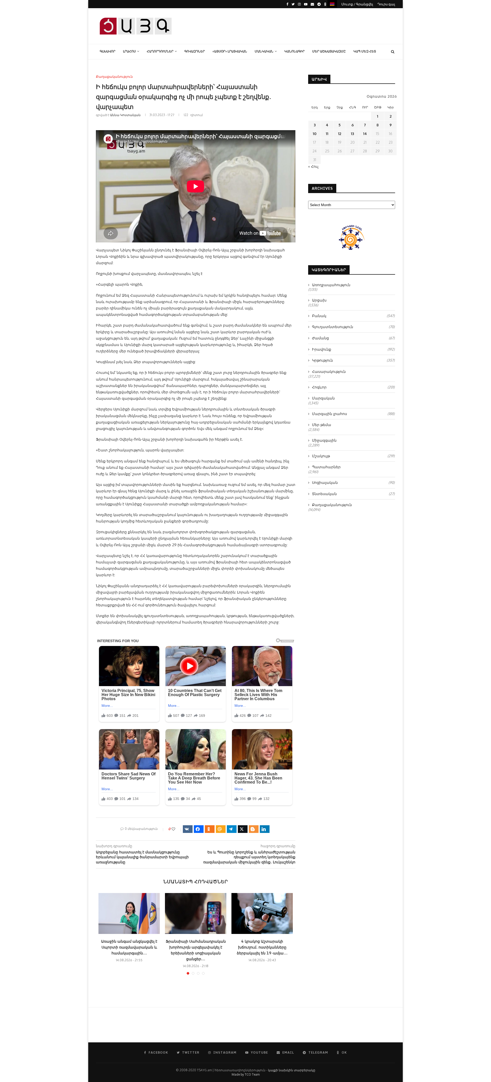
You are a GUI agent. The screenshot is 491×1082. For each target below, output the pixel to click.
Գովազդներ (194, 51)
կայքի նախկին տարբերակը (291, 1070)
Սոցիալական (353, 482)
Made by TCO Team (246, 1074)
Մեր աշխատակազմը (329, 51)
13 (352, 133)
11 (327, 133)
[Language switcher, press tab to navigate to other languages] (332, 3)
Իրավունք (353, 349)
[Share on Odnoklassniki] (210, 829)
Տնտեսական (353, 494)
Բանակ (353, 316)
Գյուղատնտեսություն (353, 327)
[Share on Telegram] (232, 829)
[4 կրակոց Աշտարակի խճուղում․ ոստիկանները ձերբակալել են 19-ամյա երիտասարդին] (262, 913)
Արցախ (319, 300)
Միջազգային (324, 440)
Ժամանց (353, 338)
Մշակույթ (353, 456)
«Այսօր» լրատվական (230, 51)
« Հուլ (313, 166)
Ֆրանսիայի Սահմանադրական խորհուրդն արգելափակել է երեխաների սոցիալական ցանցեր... (196, 950)
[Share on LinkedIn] (265, 829)
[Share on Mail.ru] (221, 829)
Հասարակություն (329, 371)
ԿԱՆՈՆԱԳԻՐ (294, 51)
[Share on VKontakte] (188, 829)
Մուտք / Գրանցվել (357, 4)
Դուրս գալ (386, 4)
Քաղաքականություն (114, 77)
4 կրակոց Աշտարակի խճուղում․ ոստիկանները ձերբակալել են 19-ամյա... (262, 947)
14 (365, 133)
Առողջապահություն (331, 285)
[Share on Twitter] (243, 829)
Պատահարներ (326, 467)
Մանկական (264, 51)
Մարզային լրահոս (353, 413)
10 (314, 133)
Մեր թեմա (321, 424)
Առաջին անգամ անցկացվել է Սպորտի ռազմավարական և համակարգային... (129, 947)
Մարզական (323, 398)
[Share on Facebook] (199, 829)
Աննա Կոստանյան (125, 115)
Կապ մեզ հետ (364, 51)
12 (339, 133)
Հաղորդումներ (160, 51)
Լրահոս (129, 51)
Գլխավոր (107, 51)
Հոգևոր (353, 387)
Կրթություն (353, 360)
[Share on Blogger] (254, 829)
